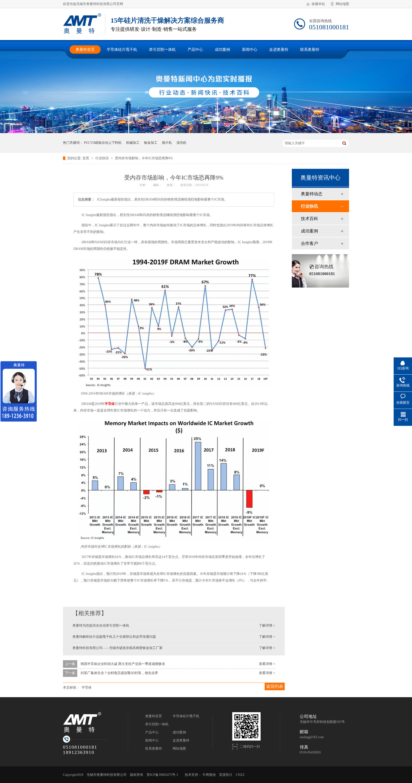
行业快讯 (102, 158)
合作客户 (309, 243)
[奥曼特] (82, 23)
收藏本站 (318, 4)
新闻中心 (152, 740)
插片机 (167, 142)
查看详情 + (267, 664)
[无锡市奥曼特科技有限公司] (95, 722)
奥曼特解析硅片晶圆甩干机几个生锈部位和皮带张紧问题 (114, 637)
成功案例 (309, 231)
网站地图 (342, 4)
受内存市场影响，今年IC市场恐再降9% (144, 158)
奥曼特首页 (153, 716)
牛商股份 (209, 775)
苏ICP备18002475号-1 (162, 775)
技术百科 (309, 218)
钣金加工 (150, 142)
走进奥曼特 (181, 740)
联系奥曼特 (153, 748)
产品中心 (152, 732)
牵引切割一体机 (157, 724)
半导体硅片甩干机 (186, 716)
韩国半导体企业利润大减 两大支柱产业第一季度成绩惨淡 (123, 664)
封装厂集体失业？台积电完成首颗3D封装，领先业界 (119, 673)
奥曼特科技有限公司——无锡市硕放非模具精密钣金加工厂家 (117, 648)
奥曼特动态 (311, 193)
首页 (86, 158)
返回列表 (274, 686)
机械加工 (132, 142)
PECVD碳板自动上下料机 (103, 142)
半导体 (110, 404)
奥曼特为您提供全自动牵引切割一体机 (100, 625)
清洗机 (181, 142)
